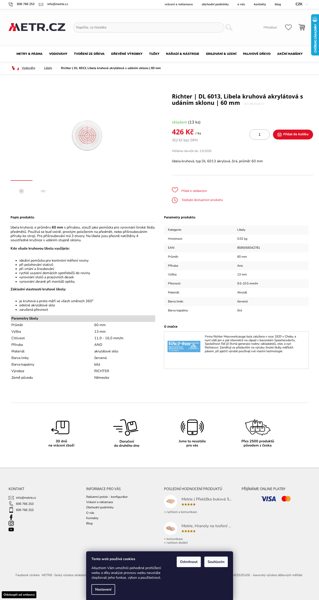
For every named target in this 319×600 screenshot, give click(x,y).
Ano (240, 266)
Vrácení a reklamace (179, 4)
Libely (241, 230)
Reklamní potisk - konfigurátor (107, 497)
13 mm (242, 274)
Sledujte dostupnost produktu (202, 200)
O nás (241, 4)
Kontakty (260, 4)
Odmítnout (189, 561)
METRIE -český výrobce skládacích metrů (69, 575)
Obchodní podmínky (215, 4)
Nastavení (103, 589)
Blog (278, 4)
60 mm (242, 257)
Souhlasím (216, 561)
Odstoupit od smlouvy (19, 595)
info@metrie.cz (26, 498)
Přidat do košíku (295, 134)
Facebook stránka (27, 575)
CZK (299, 4)
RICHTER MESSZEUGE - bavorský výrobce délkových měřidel (260, 575)
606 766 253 (25, 504)
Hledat (228, 27)
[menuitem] (29, 54)
